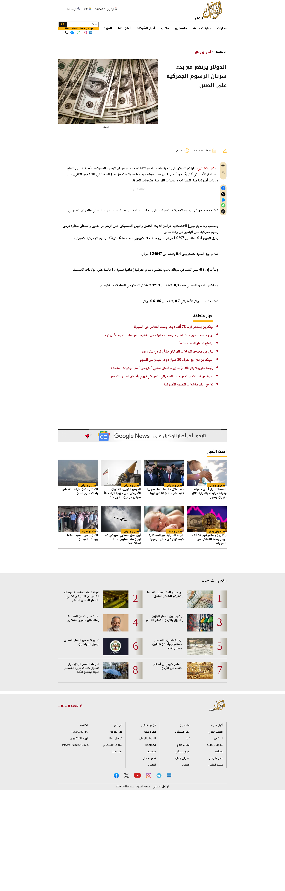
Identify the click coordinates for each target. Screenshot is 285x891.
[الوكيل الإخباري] (209, 11)
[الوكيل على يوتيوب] (137, 775)
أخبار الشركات (146, 28)
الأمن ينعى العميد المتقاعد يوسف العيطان (81, 537)
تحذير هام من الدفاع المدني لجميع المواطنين (81, 642)
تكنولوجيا (150, 744)
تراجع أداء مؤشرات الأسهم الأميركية (188, 385)
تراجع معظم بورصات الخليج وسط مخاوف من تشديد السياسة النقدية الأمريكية (159, 335)
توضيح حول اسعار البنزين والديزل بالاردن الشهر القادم (164, 618)
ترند (187, 738)
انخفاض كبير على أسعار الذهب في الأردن (168, 666)
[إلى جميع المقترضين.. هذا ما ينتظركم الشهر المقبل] (200, 599)
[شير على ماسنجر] (223, 200)
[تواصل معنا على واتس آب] (78, 32)
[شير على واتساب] (223, 205)
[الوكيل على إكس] (126, 775)
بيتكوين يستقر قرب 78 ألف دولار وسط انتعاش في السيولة (173, 327)
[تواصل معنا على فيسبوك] (72, 32)
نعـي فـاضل (149, 758)
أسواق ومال (203, 52)
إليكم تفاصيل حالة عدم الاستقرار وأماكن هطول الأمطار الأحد (167, 644)
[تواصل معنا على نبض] (90, 32)
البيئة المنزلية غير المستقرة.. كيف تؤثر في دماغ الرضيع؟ (165, 537)
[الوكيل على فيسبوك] (116, 775)
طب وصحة (174, 531)
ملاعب (165, 28)
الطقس (218, 738)
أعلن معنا (124, 28)
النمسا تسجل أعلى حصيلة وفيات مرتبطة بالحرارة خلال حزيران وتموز (209, 493)
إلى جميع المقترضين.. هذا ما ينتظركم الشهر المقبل (165, 594)
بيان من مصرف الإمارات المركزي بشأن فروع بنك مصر (177, 352)
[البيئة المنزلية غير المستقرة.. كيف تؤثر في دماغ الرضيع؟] (164, 519)
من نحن (118, 725)
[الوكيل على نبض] (169, 775)
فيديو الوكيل (215, 764)
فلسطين (181, 28)
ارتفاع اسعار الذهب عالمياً (196, 343)
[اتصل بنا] (66, 32)
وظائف (219, 751)
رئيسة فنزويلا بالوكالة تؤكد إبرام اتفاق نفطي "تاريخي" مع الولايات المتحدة (162, 368)
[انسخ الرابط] (223, 211)
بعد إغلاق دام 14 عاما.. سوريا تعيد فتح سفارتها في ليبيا (165, 491)
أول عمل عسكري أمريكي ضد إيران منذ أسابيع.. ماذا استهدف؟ (123, 539)
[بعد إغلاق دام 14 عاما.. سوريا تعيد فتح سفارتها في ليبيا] (164, 473)
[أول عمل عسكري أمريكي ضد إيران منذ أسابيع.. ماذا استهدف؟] (121, 519)
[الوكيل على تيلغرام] (159, 775)
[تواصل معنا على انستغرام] (85, 32)
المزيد (108, 28)
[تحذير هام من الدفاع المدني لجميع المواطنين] (115, 646)
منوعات (186, 764)
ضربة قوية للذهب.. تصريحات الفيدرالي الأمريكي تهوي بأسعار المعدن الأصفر (162, 376)
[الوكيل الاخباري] (217, 705)
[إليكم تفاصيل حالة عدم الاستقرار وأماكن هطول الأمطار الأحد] (200, 646)
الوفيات (151, 764)
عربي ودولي (216, 485)
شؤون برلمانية (215, 744)
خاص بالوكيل (216, 758)
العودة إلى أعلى (69, 706)
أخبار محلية (88, 531)
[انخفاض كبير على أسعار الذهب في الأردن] (200, 670)
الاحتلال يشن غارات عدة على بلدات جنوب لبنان (80, 491)
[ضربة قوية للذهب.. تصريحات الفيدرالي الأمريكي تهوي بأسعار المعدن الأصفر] (115, 599)
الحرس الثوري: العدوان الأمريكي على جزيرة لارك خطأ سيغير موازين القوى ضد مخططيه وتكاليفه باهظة (122, 493)
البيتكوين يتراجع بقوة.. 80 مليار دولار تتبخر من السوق (176, 360)
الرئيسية (221, 51)
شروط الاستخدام (112, 744)
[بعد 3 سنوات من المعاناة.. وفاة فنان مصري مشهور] (115, 622)
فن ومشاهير (149, 725)
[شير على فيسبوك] (223, 188)
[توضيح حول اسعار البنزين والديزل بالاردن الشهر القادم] (200, 622)
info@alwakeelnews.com (75, 744)
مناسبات (151, 751)
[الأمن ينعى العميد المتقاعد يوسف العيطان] (78, 519)
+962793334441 (80, 731)
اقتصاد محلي (215, 731)
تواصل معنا (115, 738)
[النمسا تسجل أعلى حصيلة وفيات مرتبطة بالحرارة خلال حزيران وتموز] (207, 473)
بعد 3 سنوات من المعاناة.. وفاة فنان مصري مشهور (83, 618)
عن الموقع (116, 731)
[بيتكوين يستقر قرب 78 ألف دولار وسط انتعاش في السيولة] (207, 519)
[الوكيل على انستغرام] (148, 775)
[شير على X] (223, 194)
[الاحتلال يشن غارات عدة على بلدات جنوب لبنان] (78, 473)
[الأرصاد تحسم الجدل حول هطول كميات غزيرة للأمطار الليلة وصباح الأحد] (115, 670)
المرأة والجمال (147, 738)
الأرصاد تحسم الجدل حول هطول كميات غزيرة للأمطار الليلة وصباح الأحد (81, 668)
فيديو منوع (183, 744)
